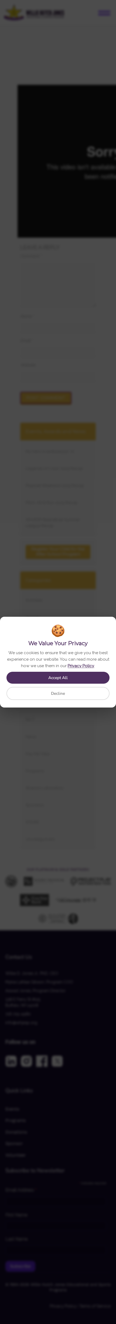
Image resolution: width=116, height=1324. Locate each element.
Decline (58, 693)
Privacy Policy (81, 665)
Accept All (58, 677)
